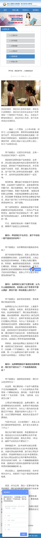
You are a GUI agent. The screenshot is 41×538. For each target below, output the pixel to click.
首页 (5, 10)
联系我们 (36, 10)
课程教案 (14, 56)
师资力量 (15, 10)
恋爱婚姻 (14, 46)
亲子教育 (14, 40)
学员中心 (26, 10)
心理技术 (14, 51)
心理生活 (14, 35)
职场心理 (14, 61)
